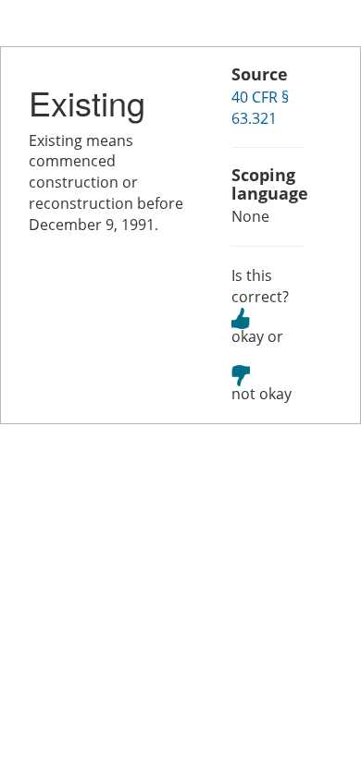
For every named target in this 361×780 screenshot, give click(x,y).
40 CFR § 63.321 (260, 107)
